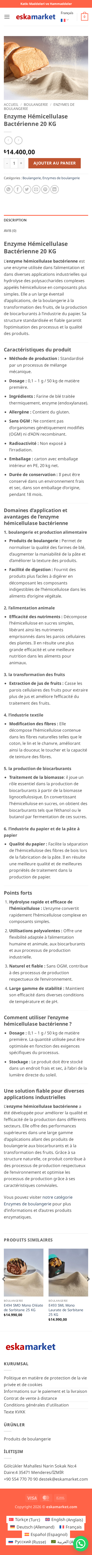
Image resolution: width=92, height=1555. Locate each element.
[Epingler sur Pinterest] (45, 189)
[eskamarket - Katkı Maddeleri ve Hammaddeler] (36, 17)
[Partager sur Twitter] (27, 189)
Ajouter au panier (54, 163)
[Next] (88, 1289)
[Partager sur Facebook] (18, 189)
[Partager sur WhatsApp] (8, 189)
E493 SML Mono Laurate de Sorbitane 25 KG (66, 1310)
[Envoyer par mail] (36, 189)
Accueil (11, 104)
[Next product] (8, 140)
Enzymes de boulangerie (61, 178)
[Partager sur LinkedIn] (54, 189)
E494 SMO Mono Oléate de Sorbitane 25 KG (23, 1307)
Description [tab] (15, 220)
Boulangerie (36, 104)
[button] (7, 16)
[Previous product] (18, 140)
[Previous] (4, 1289)
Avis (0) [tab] (10, 231)
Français (67, 13)
